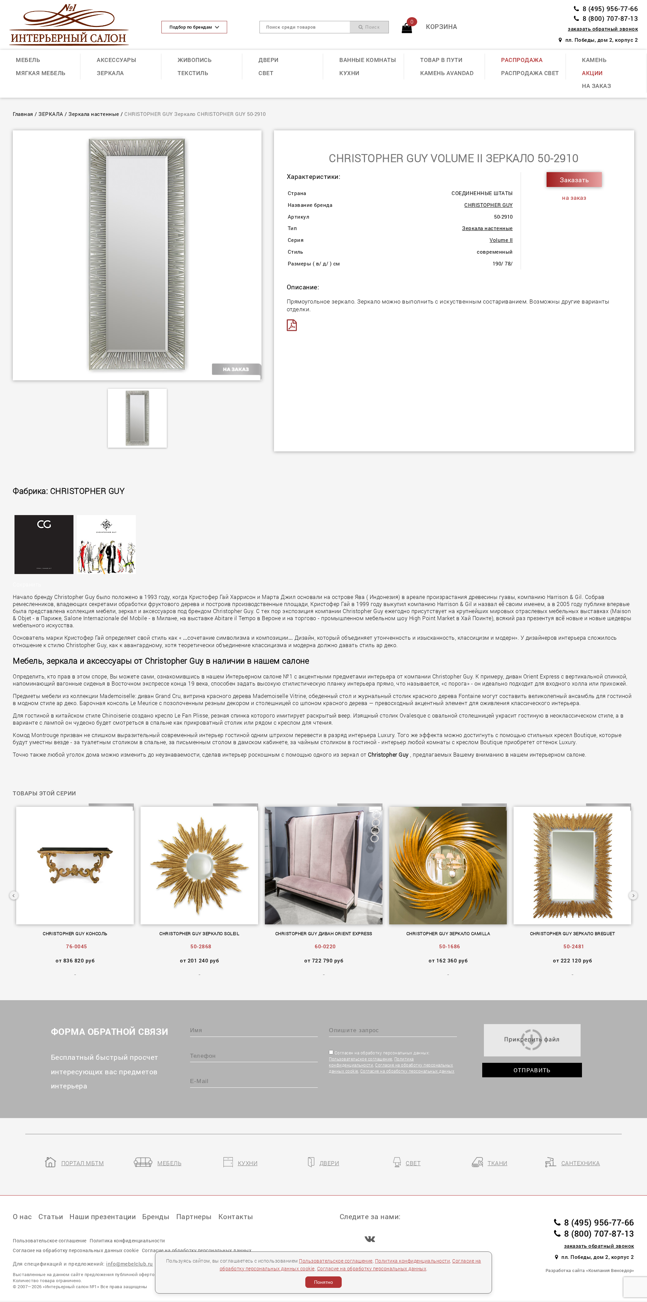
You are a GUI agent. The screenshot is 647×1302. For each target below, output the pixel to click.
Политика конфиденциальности (412, 1261)
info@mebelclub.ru (129, 1263)
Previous (13, 895)
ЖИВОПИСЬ (195, 60)
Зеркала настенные (93, 113)
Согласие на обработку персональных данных (407, 1071)
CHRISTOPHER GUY (488, 204)
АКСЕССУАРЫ (116, 60)
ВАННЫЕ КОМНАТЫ (367, 60)
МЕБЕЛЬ (28, 60)
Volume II (501, 239)
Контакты (235, 1216)
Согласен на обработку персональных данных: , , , (391, 1062)
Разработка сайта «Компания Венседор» (590, 1270)
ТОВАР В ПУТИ (441, 60)
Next (633, 895)
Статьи (50, 1216)
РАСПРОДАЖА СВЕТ (530, 73)
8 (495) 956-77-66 (610, 8)
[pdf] (294, 325)
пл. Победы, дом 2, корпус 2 (601, 39)
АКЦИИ (592, 73)
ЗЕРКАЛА (110, 73)
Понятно (323, 1282)
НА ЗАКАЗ (596, 86)
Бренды (156, 1216)
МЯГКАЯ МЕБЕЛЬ (41, 73)
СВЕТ (265, 73)
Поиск (372, 27)
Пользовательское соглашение (360, 1058)
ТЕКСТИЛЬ (193, 73)
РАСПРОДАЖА (522, 60)
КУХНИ (349, 73)
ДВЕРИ (268, 60)
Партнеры (194, 1216)
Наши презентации (102, 1216)
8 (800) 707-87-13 (610, 18)
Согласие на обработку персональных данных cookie (75, 1250)
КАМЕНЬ (594, 60)
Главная (23, 113)
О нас (22, 1216)
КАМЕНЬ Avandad (446, 73)
